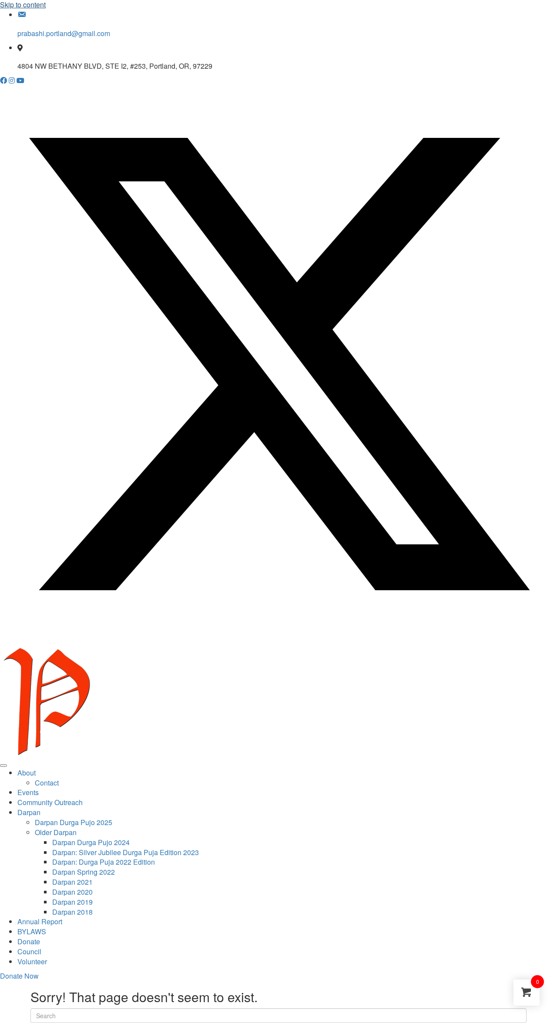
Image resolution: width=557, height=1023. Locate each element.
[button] (4, 80)
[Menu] (3, 765)
